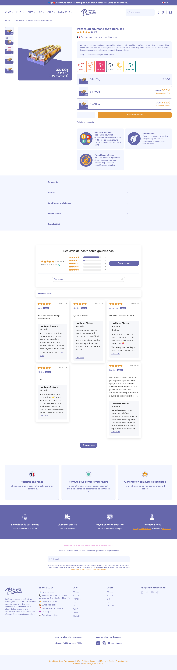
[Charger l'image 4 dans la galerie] (9, 60)
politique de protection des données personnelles (88, 570)
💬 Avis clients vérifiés (48, 615)
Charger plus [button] (89, 445)
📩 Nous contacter (47, 592)
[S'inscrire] (126, 559)
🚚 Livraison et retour (48, 601)
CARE (75, 609)
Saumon (100, 70)
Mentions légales (107, 661)
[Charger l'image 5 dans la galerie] (9, 69)
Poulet (90, 70)
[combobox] (140, 12)
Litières (76, 612)
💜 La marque (45, 612)
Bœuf (81, 70)
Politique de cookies (90, 661)
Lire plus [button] (80, 357)
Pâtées (76, 592)
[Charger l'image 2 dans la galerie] (9, 40)
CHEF (75, 606)
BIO (74, 602)
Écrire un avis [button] (124, 263)
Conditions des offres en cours (62, 661)
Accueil (7, 20)
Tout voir (76, 616)
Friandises (77, 599)
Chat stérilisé (19, 20)
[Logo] (88, 12)
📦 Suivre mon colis (47, 605)
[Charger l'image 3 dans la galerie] (9, 50)
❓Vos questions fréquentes (51, 608)
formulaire (166, 529)
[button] (170, 12)
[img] (44, 304)
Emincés (76, 595)
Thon (110, 70)
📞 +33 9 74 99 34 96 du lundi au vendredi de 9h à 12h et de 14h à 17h (54, 596)
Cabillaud (130, 70)
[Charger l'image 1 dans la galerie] (9, 31)
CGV (78, 661)
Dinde (119, 70)
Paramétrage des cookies (93, 663)
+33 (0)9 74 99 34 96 (142, 529)
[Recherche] (128, 12)
